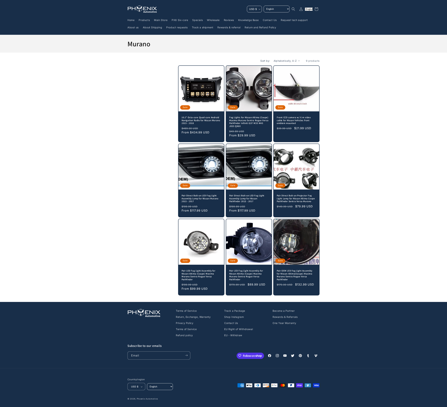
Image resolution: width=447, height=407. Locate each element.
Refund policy (184, 335)
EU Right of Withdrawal (238, 329)
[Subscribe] (186, 355)
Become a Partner (284, 310)
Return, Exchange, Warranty (193, 316)
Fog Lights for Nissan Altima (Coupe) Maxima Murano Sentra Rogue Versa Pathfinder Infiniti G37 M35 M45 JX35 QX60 (248, 122)
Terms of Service (186, 310)
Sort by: (265, 60)
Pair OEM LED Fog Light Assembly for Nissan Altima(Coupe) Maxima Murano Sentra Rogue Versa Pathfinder (294, 275)
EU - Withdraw (233, 335)
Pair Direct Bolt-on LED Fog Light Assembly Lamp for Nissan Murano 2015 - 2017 (200, 198)
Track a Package (234, 310)
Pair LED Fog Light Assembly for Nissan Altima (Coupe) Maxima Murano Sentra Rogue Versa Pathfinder (198, 275)
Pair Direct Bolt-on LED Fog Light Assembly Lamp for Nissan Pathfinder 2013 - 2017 (246, 198)
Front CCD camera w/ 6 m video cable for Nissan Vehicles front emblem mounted (294, 120)
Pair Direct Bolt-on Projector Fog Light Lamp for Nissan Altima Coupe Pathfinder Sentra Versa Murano (296, 198)
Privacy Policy (184, 323)
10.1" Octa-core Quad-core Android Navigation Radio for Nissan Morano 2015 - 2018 (201, 120)
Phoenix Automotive (147, 399)
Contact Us (231, 323)
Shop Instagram (234, 316)
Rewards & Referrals (285, 316)
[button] (293, 9)
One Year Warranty (284, 323)
